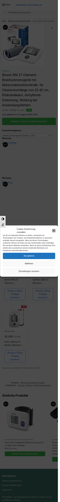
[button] (53, 230)
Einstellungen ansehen (29, 271)
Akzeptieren (29, 256)
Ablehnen (29, 263)
